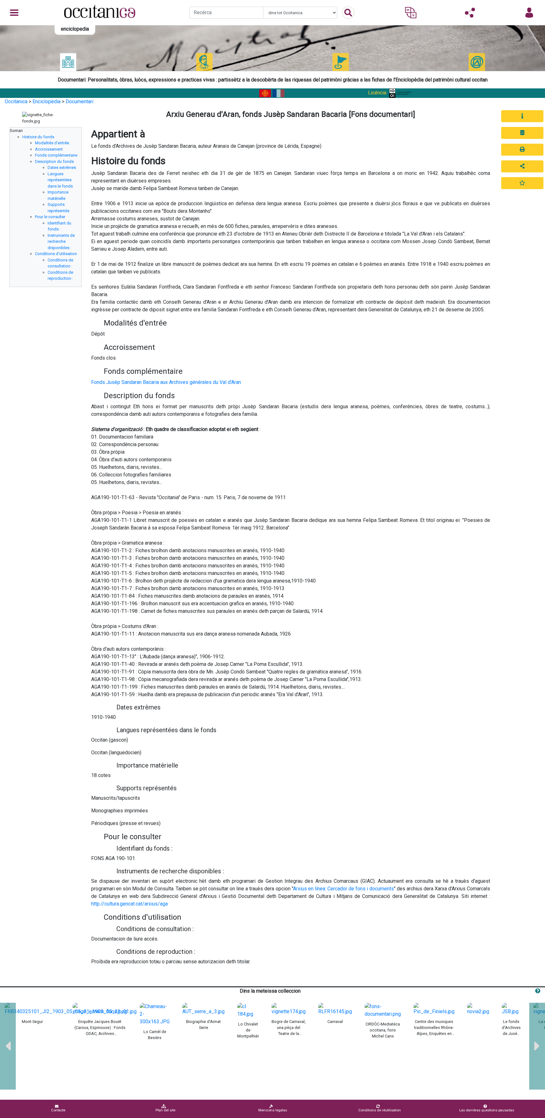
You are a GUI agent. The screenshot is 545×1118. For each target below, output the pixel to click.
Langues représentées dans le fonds (60, 179)
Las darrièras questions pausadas (486, 1110)
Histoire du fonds (38, 137)
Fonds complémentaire (56, 155)
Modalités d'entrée (52, 142)
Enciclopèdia (46, 102)
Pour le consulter (50, 216)
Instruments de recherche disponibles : (61, 241)
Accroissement (49, 149)
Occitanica (16, 102)
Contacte (58, 1110)
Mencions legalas (272, 1110)
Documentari (79, 102)
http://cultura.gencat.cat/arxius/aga (129, 904)
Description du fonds (54, 161)
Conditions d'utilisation (56, 253)
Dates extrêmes (62, 167)
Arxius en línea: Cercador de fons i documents (343, 889)
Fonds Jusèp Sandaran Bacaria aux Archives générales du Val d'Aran (166, 382)
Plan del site (165, 1110)
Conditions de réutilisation (379, 1110)
